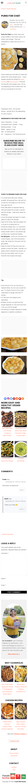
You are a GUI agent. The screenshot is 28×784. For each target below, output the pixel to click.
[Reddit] (17, 398)
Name (3, 578)
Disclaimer (14, 755)
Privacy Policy (14, 753)
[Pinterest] (14, 398)
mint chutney (14, 81)
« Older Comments (7, 534)
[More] (22, 398)
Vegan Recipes (11, 8)
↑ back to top (14, 741)
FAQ (14, 769)
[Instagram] (8, 398)
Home (3, 8)
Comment (5, 553)
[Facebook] (5, 398)
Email (3, 585)
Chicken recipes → (20, 734)
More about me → (14, 654)
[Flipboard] (20, 398)
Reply (22, 490)
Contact (14, 767)
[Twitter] (11, 398)
